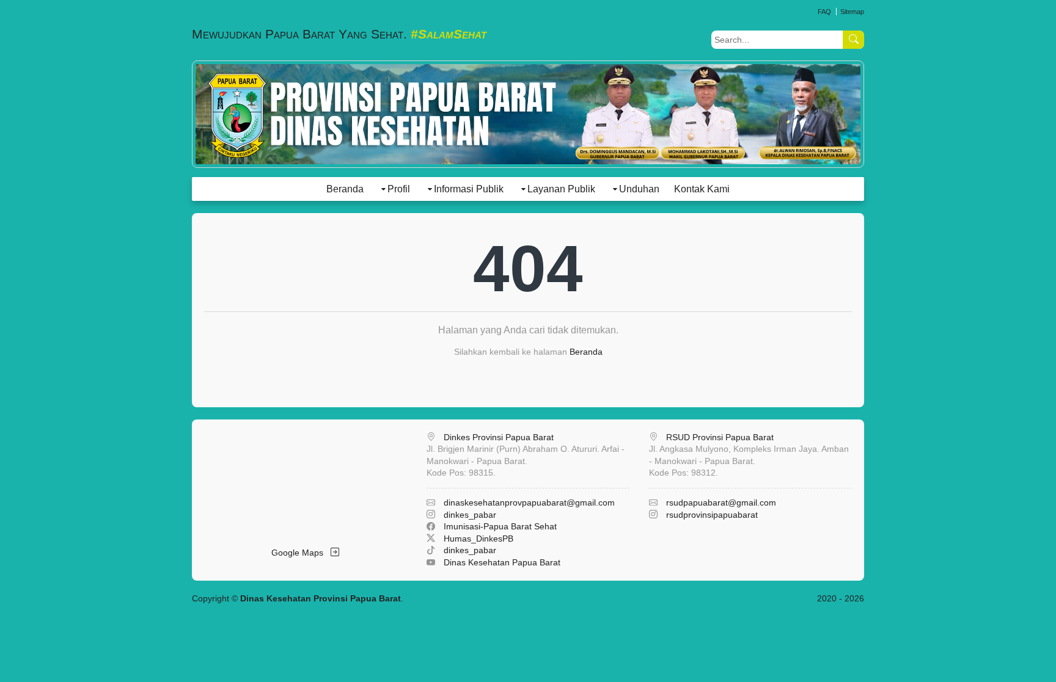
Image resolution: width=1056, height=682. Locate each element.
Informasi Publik (469, 189)
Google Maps (301, 552)
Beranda (345, 189)
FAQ (824, 11)
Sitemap (852, 11)
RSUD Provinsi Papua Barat (720, 437)
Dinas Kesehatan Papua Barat (502, 562)
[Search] (853, 40)
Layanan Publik (561, 189)
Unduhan (639, 189)
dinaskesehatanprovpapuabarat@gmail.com (529, 502)
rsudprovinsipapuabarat (712, 515)
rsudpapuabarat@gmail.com (721, 502)
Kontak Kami (702, 189)
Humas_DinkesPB (478, 538)
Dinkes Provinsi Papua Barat (499, 437)
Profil (398, 189)
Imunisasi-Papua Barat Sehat (500, 526)
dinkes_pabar (470, 515)
